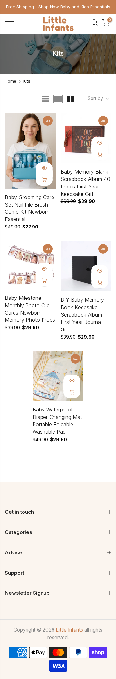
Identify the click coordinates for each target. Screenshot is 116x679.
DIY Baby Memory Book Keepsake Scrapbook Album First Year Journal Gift (82, 314)
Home (10, 81)
